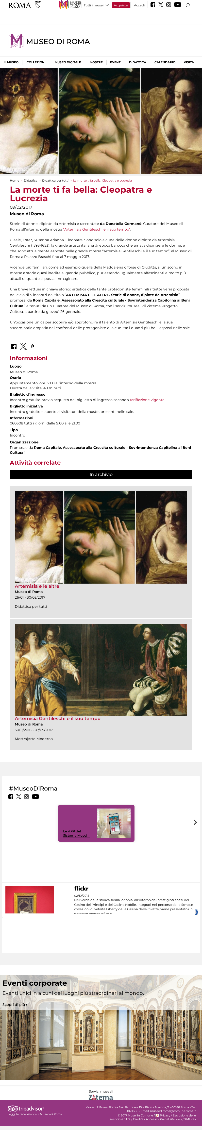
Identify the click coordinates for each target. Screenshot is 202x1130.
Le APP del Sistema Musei (75, 833)
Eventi (115, 62)
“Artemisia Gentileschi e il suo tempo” (96, 229)
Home (14, 180)
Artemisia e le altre (37, 586)
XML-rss (190, 1119)
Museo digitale (68, 62)
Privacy (165, 1115)
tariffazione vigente (147, 400)
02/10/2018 (133, 905)
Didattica (137, 62)
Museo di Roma (58, 41)
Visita (189, 62)
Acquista (121, 5)
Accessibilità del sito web (164, 1119)
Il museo (11, 62)
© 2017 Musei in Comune (135, 1115)
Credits (138, 1119)
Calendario (164, 62)
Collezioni (36, 62)
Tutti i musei (94, 5)
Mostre (96, 62)
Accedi (139, 5)
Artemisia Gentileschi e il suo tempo (58, 718)
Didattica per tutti (55, 180)
